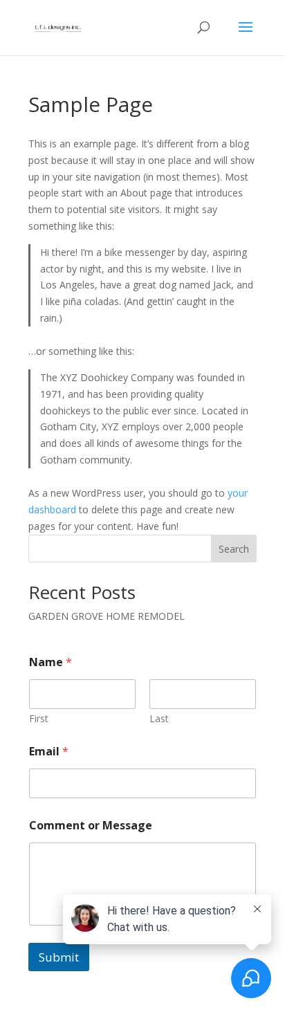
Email (48, 751)
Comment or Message (90, 825)
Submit (59, 957)
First (38, 718)
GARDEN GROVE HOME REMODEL (106, 616)
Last (159, 718)
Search (234, 548)
